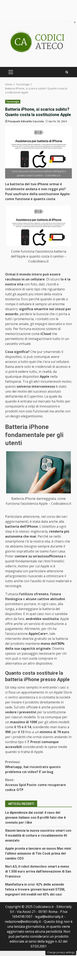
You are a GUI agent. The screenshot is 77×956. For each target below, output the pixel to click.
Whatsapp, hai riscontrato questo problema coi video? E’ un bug (33, 767)
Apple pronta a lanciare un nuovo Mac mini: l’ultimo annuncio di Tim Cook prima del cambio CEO (38, 853)
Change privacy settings (61, 952)
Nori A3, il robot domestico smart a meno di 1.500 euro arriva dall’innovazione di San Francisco (38, 871)
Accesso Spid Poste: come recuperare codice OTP (35, 785)
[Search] (67, 72)
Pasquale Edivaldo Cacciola (26, 121)
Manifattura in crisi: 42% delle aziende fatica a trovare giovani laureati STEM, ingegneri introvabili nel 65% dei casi (35, 889)
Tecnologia (12, 101)
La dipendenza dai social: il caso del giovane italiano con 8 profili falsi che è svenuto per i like (35, 817)
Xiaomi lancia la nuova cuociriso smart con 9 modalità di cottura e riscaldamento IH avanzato (38, 835)
